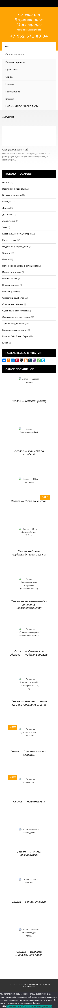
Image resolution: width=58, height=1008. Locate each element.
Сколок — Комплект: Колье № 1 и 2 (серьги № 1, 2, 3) (29, 703)
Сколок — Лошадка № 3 (29, 801)
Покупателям (12, 91)
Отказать (18, 1006)
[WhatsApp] (39, 360)
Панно (5, 259)
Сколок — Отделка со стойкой (29, 453)
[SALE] (29, 488)
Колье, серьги (9, 240)
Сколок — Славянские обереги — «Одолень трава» (29, 653)
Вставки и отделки (11, 195)
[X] (21, 360)
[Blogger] (26, 360)
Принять (10, 1006)
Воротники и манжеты (13, 189)
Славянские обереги (12, 304)
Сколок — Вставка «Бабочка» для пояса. (29, 953)
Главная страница (15, 62)
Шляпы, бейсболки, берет (15, 336)
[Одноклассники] (8, 360)
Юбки (5, 342)
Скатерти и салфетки (13, 298)
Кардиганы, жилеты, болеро (16, 233)
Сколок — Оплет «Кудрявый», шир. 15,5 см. (29, 553)
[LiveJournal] (30, 360)
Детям (5, 208)
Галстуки (6, 201)
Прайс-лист (11, 69)
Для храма (7, 214)
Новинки (9, 84)
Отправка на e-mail (15, 149)
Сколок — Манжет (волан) (29, 401)
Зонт (4, 227)
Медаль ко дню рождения (15, 246)
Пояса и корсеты (10, 285)
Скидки (9, 77)
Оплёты (6, 253)
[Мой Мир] (13, 360)
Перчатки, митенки (11, 272)
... (16, 160)
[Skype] (43, 360)
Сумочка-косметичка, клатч (16, 317)
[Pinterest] (17, 360)
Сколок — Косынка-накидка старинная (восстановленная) (29, 604)
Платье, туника (9, 278)
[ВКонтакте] (4, 360)
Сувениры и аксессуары (14, 310)
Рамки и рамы (9, 291)
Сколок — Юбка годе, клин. (29, 501)
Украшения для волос (13, 323)
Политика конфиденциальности (37, 1006)
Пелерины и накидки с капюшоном (20, 266)
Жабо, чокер (8, 221)
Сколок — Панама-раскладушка (29, 853)
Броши (5, 182)
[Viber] (34, 360)
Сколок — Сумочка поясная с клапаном (29, 753)
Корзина (9, 99)
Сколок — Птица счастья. (29, 901)
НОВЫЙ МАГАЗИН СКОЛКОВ (21, 106)
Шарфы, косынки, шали (14, 330)
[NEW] (29, 738)
